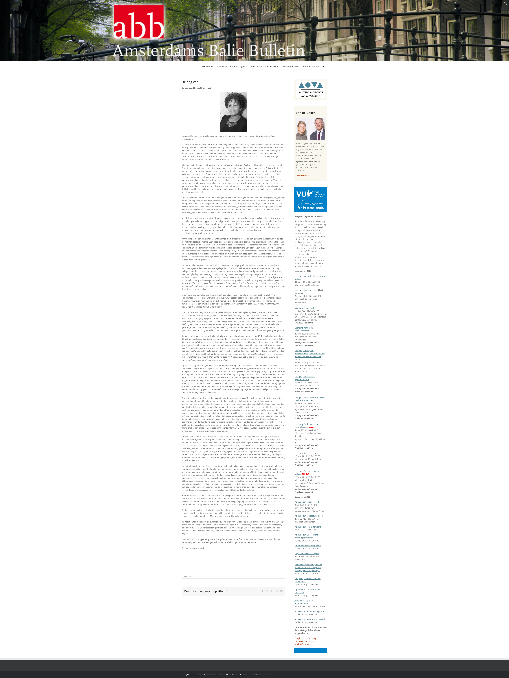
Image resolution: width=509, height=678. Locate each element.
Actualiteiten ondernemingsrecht (309, 611)
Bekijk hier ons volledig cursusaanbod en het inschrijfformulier (305, 641)
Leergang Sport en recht (305, 453)
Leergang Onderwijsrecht (306, 290)
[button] (323, 66)
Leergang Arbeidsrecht (305, 307)
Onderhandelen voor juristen (308, 545)
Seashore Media (262, 675)
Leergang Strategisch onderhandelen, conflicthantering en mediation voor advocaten (310, 353)
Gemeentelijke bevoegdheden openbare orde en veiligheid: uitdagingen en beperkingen (308, 567)
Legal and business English (307, 553)
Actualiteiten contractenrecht (308, 526)
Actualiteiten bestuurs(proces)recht (310, 619)
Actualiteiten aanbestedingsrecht (309, 515)
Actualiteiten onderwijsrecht (308, 501)
